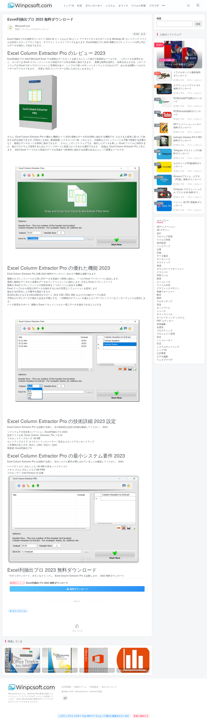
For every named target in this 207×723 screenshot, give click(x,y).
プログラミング (165, 330)
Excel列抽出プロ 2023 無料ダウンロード (40, 19)
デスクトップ (163, 262)
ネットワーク (163, 307)
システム (110, 5)
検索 (159, 18)
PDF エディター (165, 320)
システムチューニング (168, 346)
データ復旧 (162, 255)
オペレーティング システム (171, 317)
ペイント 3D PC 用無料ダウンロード (187, 203)
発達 (159, 265)
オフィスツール (19, 610)
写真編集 (161, 323)
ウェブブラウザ (165, 359)
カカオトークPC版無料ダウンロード (187, 165)
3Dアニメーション (166, 226)
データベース (163, 259)
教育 (159, 278)
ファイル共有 (163, 285)
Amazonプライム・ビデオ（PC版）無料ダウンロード (187, 178)
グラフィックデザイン (168, 288)
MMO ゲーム (81, 686)
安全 (159, 336)
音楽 (159, 304)
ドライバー (162, 272)
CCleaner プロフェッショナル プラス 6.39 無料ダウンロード (187, 192)
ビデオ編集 (162, 356)
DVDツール (162, 275)
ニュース (161, 311)
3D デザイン (163, 229)
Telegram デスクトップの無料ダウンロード (187, 152)
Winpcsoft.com (22, 25)
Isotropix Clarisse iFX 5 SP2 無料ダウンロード (187, 138)
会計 (159, 233)
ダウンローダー (93, 5)
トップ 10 (68, 5)
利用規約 (94, 686)
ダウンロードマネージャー (170, 268)
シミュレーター (165, 340)
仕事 (159, 249)
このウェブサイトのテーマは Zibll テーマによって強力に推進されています (94, 715)
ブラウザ (154, 5)
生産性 (160, 327)
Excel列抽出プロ (23, 448)
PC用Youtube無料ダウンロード (187, 112)
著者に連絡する (141, 715)
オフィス (123, 5)
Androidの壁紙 (95, 691)
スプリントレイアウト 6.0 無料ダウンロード (186, 87)
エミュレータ (163, 281)
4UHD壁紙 (66, 686)
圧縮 (159, 252)
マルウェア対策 (165, 236)
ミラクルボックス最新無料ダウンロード (187, 74)
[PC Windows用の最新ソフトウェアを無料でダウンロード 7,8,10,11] (31, 686)
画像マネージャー (166, 291)
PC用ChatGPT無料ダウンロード (187, 99)
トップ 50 (162, 349)
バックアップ (163, 246)
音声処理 (161, 242)
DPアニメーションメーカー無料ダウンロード (187, 125)
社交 (79, 5)
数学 (159, 294)
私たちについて (109, 686)
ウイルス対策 (138, 5)
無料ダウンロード (79, 588)
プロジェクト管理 (166, 333)
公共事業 (161, 353)
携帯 (159, 298)
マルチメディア (165, 301)
